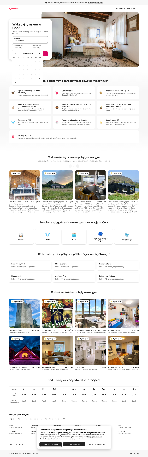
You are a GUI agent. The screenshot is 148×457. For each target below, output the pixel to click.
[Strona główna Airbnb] (14, 8)
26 (23, 78)
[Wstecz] (70, 166)
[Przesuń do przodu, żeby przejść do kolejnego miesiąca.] (39, 53)
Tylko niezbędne (74, 444)
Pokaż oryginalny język (95, 3)
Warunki (35, 453)
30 (39, 78)
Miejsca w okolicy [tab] (15, 419)
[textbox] (21, 47)
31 (15, 82)
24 (15, 78)
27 (27, 78)
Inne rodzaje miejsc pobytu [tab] (33, 419)
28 (31, 78)
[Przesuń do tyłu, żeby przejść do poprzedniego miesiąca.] (15, 53)
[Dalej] (77, 166)
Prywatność (27, 453)
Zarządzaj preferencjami (97, 444)
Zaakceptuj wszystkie (51, 444)
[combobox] (30, 40)
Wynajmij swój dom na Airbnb (126, 8)
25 (19, 78)
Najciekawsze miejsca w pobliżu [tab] (55, 419)
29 (35, 78)
